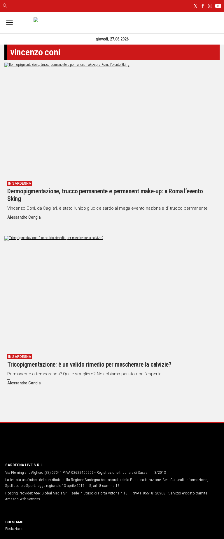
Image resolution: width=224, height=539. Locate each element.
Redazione (14, 528)
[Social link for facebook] (203, 6)
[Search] (5, 6)
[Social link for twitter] (195, 6)
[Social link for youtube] (218, 6)
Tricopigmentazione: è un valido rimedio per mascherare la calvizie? (89, 364)
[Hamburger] (9, 22)
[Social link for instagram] (210, 6)
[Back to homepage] (35, 446)
